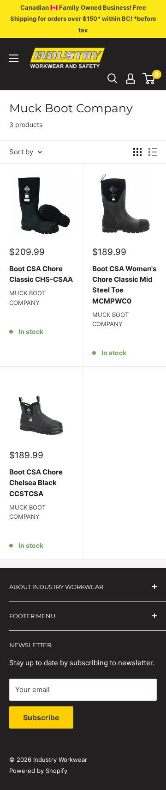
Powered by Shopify (38, 770)
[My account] (130, 78)
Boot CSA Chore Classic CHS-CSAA (41, 274)
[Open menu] (13, 58)
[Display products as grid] (137, 152)
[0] (149, 78)
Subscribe (41, 717)
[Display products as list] (152, 152)
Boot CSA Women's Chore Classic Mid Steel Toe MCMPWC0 (124, 284)
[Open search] (112, 78)
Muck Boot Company (27, 297)
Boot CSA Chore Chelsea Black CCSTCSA (36, 483)
